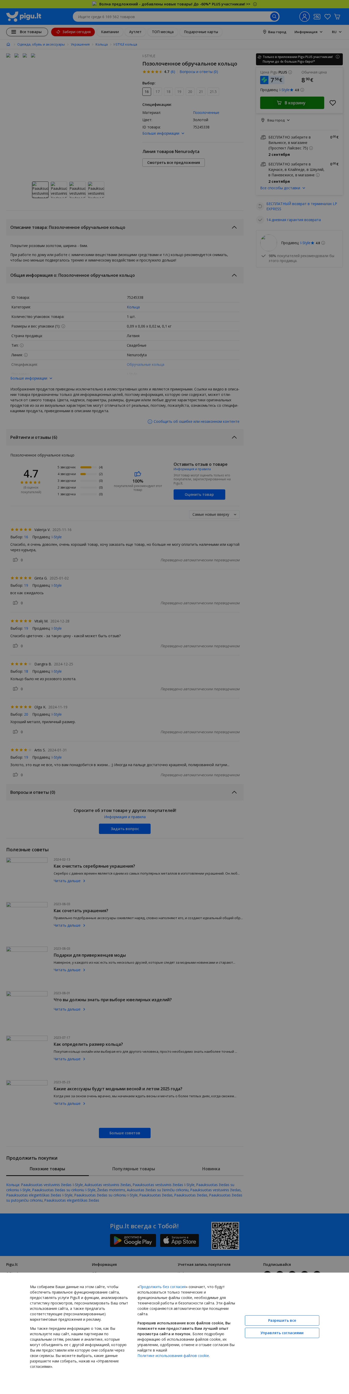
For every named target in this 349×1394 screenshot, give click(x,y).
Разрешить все (282, 1320)
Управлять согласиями (282, 1332)
